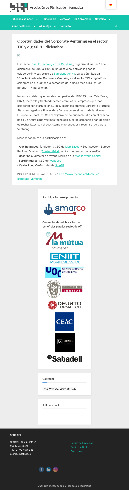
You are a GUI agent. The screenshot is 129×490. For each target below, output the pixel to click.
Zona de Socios (21, 26)
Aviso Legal (76, 451)
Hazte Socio (49, 18)
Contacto (65, 26)
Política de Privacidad (82, 443)
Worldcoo (55, 160)
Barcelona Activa (64, 73)
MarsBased (72, 146)
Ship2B (59, 165)
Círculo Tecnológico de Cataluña (52, 64)
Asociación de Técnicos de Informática (56, 7)
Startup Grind (50, 151)
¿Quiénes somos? (22, 18)
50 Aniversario (83, 18)
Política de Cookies (80, 447)
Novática (100, 18)
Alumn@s (45, 26)
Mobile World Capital (88, 156)
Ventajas (65, 18)
